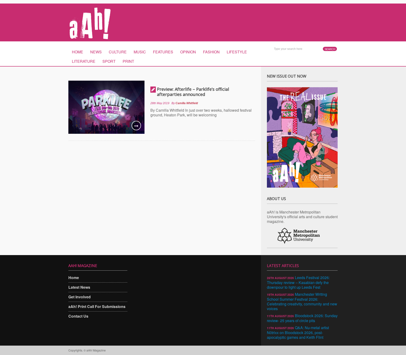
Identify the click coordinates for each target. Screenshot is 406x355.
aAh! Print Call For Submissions (96, 306)
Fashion (211, 52)
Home (77, 52)
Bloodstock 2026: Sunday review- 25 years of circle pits (302, 318)
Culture (118, 52)
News (96, 52)
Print (128, 61)
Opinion (188, 52)
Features (163, 52)
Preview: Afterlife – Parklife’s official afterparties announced (193, 92)
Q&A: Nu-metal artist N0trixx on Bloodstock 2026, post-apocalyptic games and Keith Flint (298, 332)
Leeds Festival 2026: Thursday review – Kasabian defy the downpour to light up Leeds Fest (298, 282)
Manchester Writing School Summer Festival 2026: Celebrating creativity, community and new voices (302, 301)
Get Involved (79, 297)
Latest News (79, 287)
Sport (109, 61)
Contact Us (78, 316)
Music (140, 52)
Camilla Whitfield (187, 103)
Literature (83, 61)
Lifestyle (237, 52)
